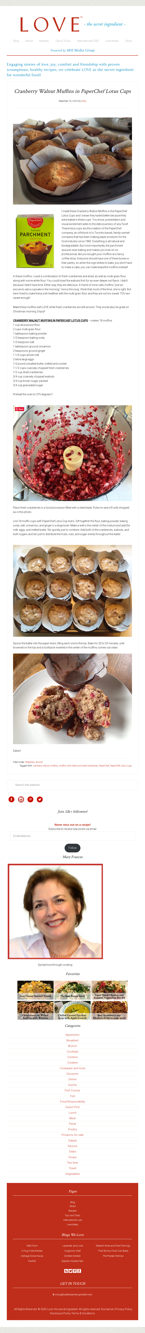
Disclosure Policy (60, 1313)
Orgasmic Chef (72, 1250)
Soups (72, 1157)
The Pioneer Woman (113, 1255)
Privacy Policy (123, 1309)
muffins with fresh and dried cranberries (78, 765)
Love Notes (72, 1224)
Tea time (72, 1162)
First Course (72, 1090)
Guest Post (73, 1107)
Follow (73, 847)
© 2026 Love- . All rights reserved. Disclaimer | (76, 1309)
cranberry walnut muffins (45, 765)
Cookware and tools (72, 1068)
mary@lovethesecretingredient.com (73, 1294)
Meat (72, 1118)
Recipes (72, 1210)
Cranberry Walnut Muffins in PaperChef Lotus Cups (72, 91)
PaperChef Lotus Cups (121, 765)
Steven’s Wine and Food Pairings (113, 1245)
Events (72, 1085)
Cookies (72, 1062)
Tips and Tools (72, 1215)
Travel (72, 1168)
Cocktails (72, 1051)
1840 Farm (32, 1245)
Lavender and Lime (72, 1245)
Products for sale (73, 1135)
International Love (72, 1220)
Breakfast (30, 762)
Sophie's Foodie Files (72, 1261)
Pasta (72, 1123)
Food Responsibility (72, 1101)
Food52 (32, 1261)
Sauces (72, 1146)
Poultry (72, 1129)
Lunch (72, 1112)
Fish (72, 1096)
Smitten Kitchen (72, 1255)
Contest (72, 1057)
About (72, 1206)
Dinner (73, 1079)
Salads (72, 1140)
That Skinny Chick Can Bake (113, 1250)
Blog (72, 1202)
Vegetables (72, 1174)
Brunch (39, 762)
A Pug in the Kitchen (32, 1250)
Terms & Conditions (83, 1313)
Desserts (72, 1073)
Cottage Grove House (32, 1255)
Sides (72, 1151)
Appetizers (72, 1035)
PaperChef (104, 765)
